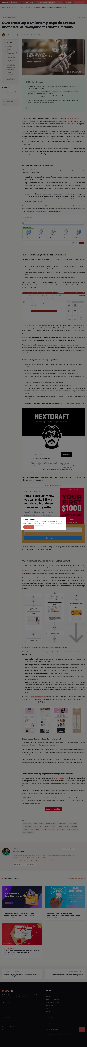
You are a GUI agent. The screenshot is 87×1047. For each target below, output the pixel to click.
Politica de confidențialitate (55, 523)
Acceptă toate (29, 527)
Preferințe (39, 527)
